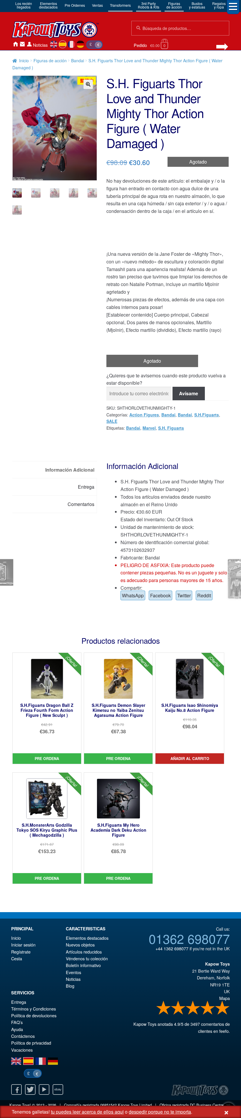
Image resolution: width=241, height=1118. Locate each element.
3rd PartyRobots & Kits (148, 5)
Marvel (149, 428)
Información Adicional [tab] (69, 469)
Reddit (204, 595)
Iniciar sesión (29, 44)
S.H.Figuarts (206, 415)
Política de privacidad (31, 1043)
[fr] (72, 44)
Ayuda (17, 1029)
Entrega (18, 1002)
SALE (111, 421)
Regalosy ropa (219, 5)
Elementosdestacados (48, 5)
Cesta (16, 958)
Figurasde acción (174, 5)
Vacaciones (22, 1050)
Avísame (188, 393)
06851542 (108, 1105)
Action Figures (144, 415)
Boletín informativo (83, 965)
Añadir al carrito (189, 758)
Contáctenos (22, 44)
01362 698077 (189, 938)
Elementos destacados (87, 938)
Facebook (160, 595)
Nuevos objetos (80, 945)
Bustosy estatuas (197, 5)
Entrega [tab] (86, 486)
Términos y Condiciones (33, 1009)
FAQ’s (17, 1022)
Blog (70, 986)
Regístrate (21, 952)
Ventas (97, 5)
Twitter (184, 595)
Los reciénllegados (23, 5)
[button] (88, 84)
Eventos (73, 972)
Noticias (40, 45)
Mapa (224, 998)
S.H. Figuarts (171, 428)
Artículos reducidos (84, 952)
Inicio (15, 44)
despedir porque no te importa (160, 1111)
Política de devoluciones (33, 1015)
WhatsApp (133, 595)
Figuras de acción (50, 60)
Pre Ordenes (75, 5)
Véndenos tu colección (87, 958)
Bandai (77, 60)
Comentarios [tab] (81, 504)
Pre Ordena (47, 758)
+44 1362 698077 (171, 948)
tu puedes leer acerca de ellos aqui (87, 1111)
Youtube (44, 1089)
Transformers (120, 5)
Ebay (58, 1089)
